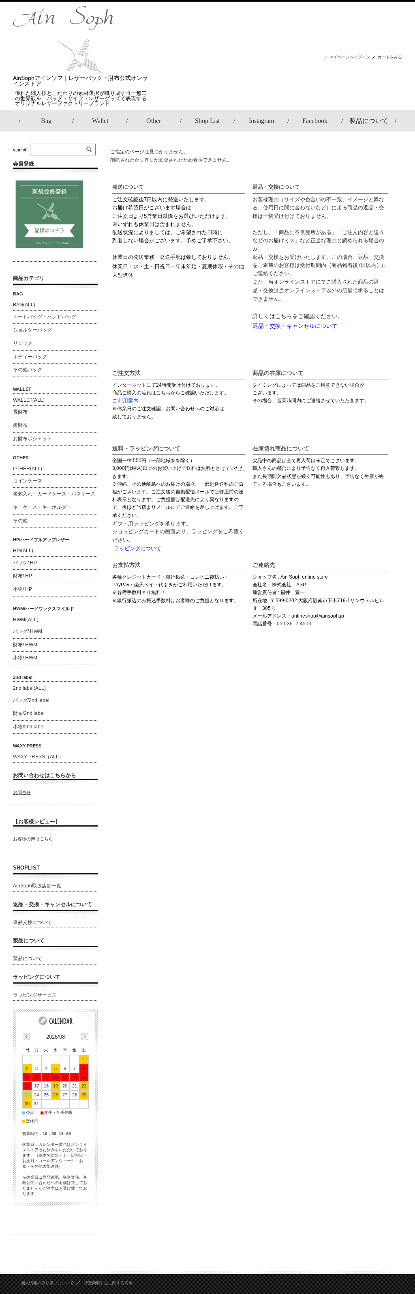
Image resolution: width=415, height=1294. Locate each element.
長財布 (20, 412)
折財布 (20, 425)
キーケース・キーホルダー (42, 507)
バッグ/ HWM (27, 631)
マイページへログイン (349, 57)
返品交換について (32, 922)
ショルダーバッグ (32, 330)
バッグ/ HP (25, 563)
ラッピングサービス (35, 995)
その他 (20, 520)
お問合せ (22, 792)
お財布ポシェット (32, 438)
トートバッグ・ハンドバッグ (44, 317)
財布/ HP (22, 576)
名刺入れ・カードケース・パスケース (54, 494)
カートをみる (390, 57)
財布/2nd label (29, 713)
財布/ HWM (25, 645)
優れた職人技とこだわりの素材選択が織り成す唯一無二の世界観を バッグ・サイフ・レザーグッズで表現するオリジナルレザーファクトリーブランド (81, 98)
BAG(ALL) (24, 305)
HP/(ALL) (23, 550)
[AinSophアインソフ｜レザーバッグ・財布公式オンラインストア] (63, 70)
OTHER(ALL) (27, 469)
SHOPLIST (26, 868)
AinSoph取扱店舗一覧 (37, 886)
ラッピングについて (36, 977)
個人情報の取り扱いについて (47, 1283)
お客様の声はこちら (33, 838)
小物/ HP (22, 589)
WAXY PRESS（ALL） (38, 757)
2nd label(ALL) (29, 688)
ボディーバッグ (30, 357)
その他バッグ (27, 369)
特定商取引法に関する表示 (108, 1283)
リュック (22, 343)
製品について (29, 940)
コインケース (27, 481)
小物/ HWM (25, 658)
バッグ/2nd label (31, 700)
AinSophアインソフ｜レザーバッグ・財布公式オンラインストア (80, 81)
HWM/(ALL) (26, 619)
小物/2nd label (29, 727)
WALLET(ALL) (29, 400)
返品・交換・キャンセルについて (52, 904)
